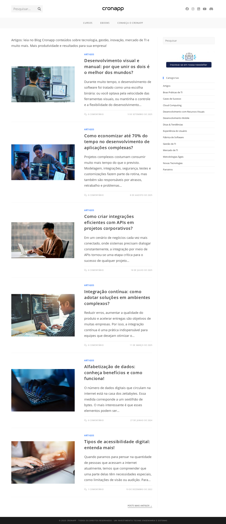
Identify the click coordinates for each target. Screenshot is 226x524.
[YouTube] (204, 9)
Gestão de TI (169, 143)
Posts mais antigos (140, 506)
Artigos (89, 54)
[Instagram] (193, 9)
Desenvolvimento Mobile (176, 118)
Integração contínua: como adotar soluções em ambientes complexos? (117, 297)
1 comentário (96, 489)
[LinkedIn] (198, 9)
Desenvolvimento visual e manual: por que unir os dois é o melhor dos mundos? (117, 66)
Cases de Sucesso (172, 98)
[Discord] (211, 9)
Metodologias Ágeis (173, 156)
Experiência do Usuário (175, 131)
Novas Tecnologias (173, 163)
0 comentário (96, 114)
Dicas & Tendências (173, 124)
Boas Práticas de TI (173, 92)
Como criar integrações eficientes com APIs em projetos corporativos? (109, 222)
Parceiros (168, 169)
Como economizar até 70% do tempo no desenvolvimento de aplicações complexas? (117, 141)
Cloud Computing (172, 105)
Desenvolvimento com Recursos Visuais (183, 111)
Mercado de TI (170, 150)
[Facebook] (187, 9)
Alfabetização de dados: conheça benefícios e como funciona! (113, 372)
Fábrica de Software (173, 137)
